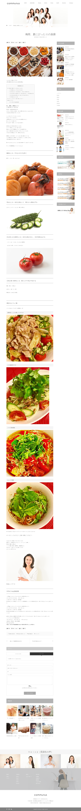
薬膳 (30, 633)
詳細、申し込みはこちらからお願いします (42, 616)
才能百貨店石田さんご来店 (11, 735)
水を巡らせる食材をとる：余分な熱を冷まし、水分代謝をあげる (21, 93)
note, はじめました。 (69, 124)
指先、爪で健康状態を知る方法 (16, 641)
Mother (45, 2)
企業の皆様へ (32, 2)
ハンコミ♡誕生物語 (69, 79)
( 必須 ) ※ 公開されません (12, 668)
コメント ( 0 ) (41, 653)
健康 (29, 633)
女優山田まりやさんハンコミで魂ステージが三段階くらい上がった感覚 (69, 73)
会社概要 (37, 776)
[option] (10, 761)
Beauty (39, 2)
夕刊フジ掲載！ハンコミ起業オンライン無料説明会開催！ (69, 141)
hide (22, 85)
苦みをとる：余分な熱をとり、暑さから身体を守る (19, 91)
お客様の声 (37, 778)
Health (57, 2)
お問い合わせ (38, 783)
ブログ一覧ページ (29, 776)
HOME (25, 2)
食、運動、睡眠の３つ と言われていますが (15, 88)
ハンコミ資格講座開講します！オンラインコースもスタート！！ (69, 134)
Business (64, 2)
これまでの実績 (38, 781)
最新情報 (37, 779)
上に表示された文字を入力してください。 (30, 687)
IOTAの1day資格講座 (14, 102)
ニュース (7, 778)
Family (52, 2)
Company (71, 2)
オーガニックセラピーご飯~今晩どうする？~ (15, 98)
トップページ (59, 93)
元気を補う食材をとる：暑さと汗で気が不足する (18, 95)
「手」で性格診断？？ (10, 718)
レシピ (46, 37)
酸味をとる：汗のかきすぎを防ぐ (16, 90)
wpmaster (13, 633)
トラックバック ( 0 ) (18, 653)
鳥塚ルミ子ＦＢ (10, 100)
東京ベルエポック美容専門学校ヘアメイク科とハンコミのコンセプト (69, 58)
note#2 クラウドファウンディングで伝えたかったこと (69, 118)
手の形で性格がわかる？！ (37, 641)
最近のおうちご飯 (13, 96)
